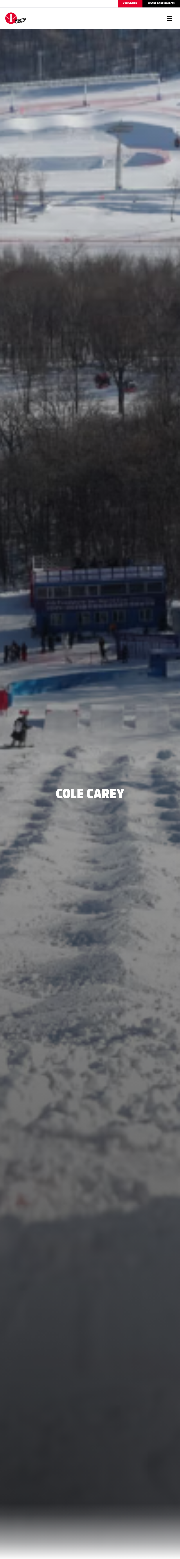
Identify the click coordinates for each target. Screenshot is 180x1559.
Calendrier (130, 3)
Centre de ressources (161, 3)
